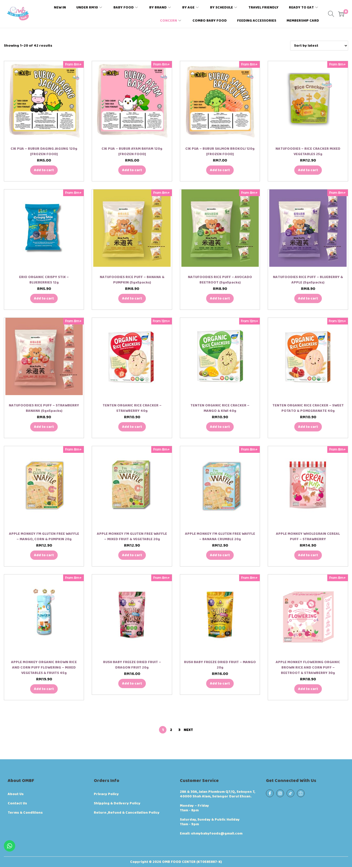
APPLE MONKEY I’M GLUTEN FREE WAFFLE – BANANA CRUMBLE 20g (220, 536)
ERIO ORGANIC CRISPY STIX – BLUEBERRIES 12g (44, 280)
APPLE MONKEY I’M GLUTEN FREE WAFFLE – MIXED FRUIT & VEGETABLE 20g (132, 536)
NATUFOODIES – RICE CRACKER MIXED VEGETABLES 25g (307, 151)
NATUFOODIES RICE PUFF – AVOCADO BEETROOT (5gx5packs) (220, 280)
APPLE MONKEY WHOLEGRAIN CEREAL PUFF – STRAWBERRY (308, 536)
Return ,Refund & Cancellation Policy (127, 813)
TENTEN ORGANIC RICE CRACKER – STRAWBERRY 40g (132, 408)
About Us (16, 794)
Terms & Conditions (25, 813)
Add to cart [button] (44, 170)
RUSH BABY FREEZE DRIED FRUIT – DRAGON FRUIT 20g (132, 665)
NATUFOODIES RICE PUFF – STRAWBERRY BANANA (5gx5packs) (44, 408)
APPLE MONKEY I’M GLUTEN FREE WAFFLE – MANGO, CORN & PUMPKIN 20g (44, 536)
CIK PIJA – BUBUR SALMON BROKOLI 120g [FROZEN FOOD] (220, 151)
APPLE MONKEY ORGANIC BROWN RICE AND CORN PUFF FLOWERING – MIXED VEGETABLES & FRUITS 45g (44, 667)
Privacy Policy (106, 794)
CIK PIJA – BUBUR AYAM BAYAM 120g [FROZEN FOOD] (132, 151)
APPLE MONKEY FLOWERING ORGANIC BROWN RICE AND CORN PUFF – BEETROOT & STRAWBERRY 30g (308, 667)
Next (188, 730)
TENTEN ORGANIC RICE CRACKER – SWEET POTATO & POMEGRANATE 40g (308, 408)
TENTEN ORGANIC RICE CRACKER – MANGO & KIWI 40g (219, 408)
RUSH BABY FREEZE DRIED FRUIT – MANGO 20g (220, 665)
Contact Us (17, 803)
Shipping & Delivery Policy (117, 803)
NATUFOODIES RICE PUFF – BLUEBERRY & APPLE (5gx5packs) (308, 280)
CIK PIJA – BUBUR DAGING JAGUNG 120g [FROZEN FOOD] (44, 151)
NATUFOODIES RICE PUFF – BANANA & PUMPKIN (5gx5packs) (132, 280)
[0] (341, 14)
